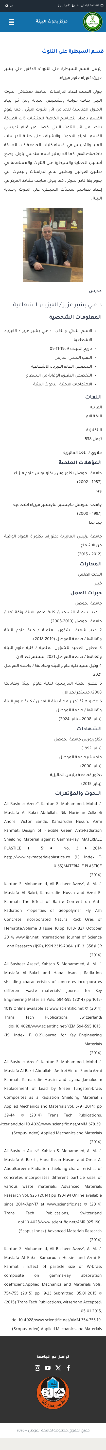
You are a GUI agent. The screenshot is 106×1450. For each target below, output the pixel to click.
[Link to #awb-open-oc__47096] (11, 22)
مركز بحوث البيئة (52, 22)
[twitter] (58, 1368)
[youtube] (48, 1368)
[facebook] (68, 1368)
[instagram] (37, 1368)
